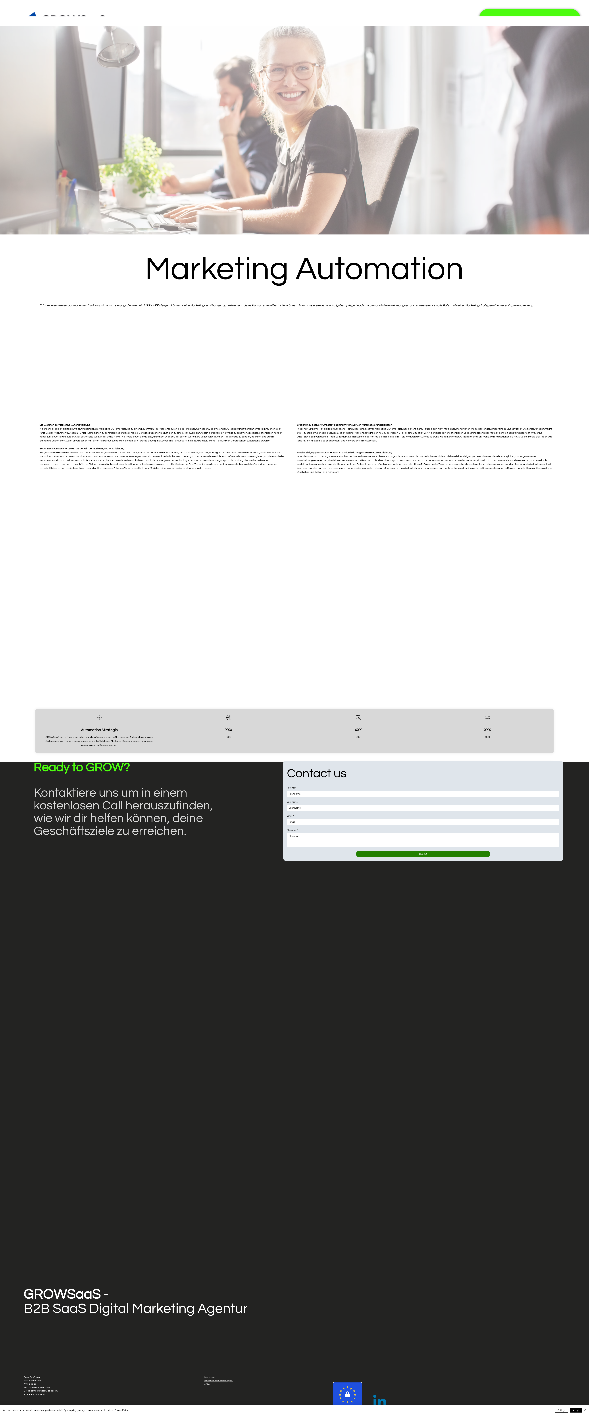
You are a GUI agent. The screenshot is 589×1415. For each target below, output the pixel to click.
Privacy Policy (121, 1410)
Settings (561, 1410)
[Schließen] (585, 1410)
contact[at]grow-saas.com (44, 1391)
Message (292, 830)
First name (292, 788)
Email (290, 816)
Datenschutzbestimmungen (218, 1381)
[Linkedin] (380, 1402)
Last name (292, 802)
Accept (575, 1410)
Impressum (209, 1377)
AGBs (207, 1384)
